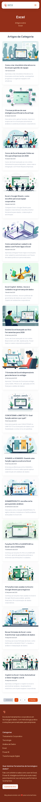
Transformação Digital (11, 756)
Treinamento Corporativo (12, 736)
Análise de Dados (9, 744)
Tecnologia (7, 740)
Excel (5, 748)
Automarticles (31, 795)
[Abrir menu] (35, 5)
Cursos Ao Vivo (10, 787)
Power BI (6, 752)
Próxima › (32, 700)
